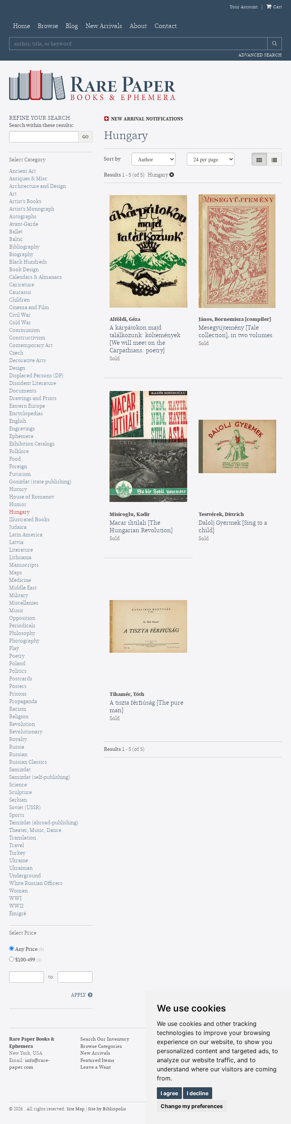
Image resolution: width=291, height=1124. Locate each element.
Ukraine (18, 860)
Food (15, 459)
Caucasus (20, 292)
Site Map (75, 1109)
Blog (72, 26)
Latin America (25, 534)
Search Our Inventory (104, 1039)
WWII (16, 906)
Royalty (18, 739)
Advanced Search (260, 55)
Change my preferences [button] (192, 1106)
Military (18, 595)
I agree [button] (169, 1093)
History (18, 489)
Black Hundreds (28, 262)
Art (13, 193)
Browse (48, 26)
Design (17, 368)
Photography (24, 640)
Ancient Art (22, 171)
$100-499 (28, 959)
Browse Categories (101, 1046)
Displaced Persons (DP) (36, 375)
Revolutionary (25, 731)
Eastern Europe (27, 406)
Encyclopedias (26, 413)
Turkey (17, 853)
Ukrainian (21, 868)
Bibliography (24, 246)
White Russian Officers (36, 883)
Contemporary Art (31, 345)
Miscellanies (23, 603)
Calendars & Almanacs (35, 277)
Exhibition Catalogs (32, 443)
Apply (78, 995)
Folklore (19, 451)
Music (16, 610)
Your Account (244, 7)
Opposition (22, 618)
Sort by (112, 159)
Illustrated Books (29, 519)
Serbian (18, 800)
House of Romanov (31, 496)
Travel (16, 845)
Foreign (18, 466)
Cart (277, 7)
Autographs (22, 216)
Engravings (22, 428)
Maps (15, 572)
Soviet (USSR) (25, 807)
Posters (18, 686)
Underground (25, 875)
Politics (18, 671)
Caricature (21, 284)
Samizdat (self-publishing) (39, 777)
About (138, 26)
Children (19, 299)
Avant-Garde (23, 224)
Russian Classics (28, 762)
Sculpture (20, 792)
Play (14, 648)
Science (18, 784)
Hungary (19, 512)
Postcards (20, 678)
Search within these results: (41, 125)
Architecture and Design (37, 186)
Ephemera (21, 436)
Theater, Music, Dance (35, 830)
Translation (22, 837)
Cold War (20, 322)
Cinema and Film (29, 307)
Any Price (29, 949)
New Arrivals (104, 26)
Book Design (24, 269)
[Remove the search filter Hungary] (171, 174)
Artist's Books (25, 201)
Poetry (17, 656)
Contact (166, 26)
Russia (16, 746)
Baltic (16, 239)
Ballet (16, 231)
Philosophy (22, 633)
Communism (24, 330)
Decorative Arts (27, 360)
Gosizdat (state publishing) (40, 481)
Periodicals (22, 625)
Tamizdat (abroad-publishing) (43, 822)
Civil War (20, 315)
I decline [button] (197, 1093)
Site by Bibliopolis (107, 1109)
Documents (22, 390)
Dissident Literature (32, 383)
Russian (18, 754)
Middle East (23, 587)
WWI (15, 898)
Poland (17, 663)
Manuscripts (24, 565)
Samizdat (20, 769)
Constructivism (27, 337)
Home (21, 26)
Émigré (17, 913)
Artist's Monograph (31, 209)
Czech (16, 352)
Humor (18, 504)
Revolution (22, 724)
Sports (16, 815)
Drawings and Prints (32, 398)
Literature (21, 549)
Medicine (20, 580)
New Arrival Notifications (146, 119)
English (17, 421)
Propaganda (23, 701)
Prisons (18, 693)
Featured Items (97, 1060)
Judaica (18, 527)
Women (18, 890)
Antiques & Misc (28, 178)
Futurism (20, 474)
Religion (18, 716)
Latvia (16, 542)
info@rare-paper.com (29, 1064)
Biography (21, 254)
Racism (18, 709)
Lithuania (20, 557)
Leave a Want (95, 1067)
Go (85, 137)
